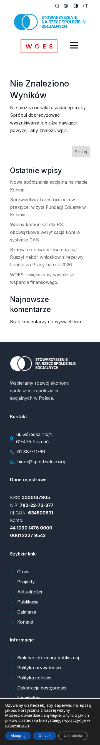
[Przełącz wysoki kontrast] (75, 5)
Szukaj (81, 151)
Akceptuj (18, 736)
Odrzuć (45, 736)
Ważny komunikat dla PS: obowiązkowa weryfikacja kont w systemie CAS (45, 232)
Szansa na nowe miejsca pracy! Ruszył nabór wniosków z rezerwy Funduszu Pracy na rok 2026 (47, 257)
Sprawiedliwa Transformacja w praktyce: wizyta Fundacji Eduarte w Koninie (48, 207)
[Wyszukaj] (57, 5)
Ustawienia (73, 736)
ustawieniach (17, 725)
